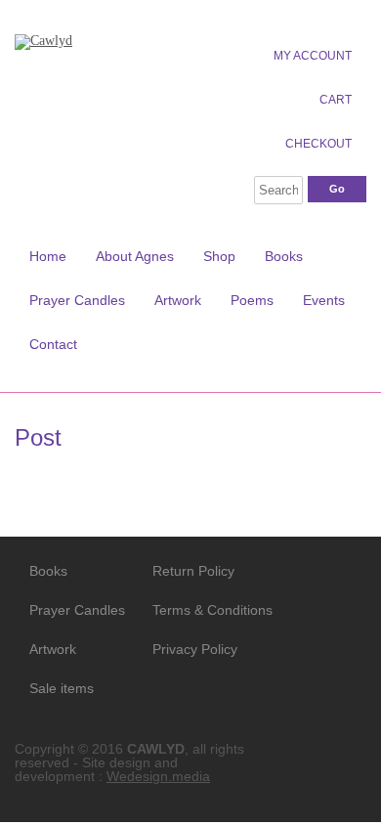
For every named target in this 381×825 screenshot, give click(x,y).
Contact (53, 344)
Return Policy (193, 571)
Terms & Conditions (199, 610)
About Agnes (135, 256)
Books (284, 256)
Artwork (177, 300)
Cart (335, 100)
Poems (252, 300)
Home (47, 256)
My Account (313, 56)
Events (324, 300)
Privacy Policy (194, 649)
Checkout (318, 144)
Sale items (61, 688)
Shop (219, 256)
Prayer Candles (77, 300)
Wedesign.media (158, 776)
